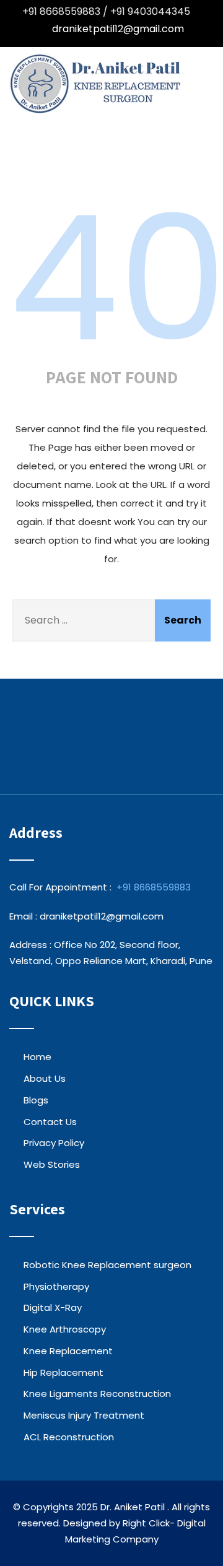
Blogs (36, 1100)
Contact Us (50, 1121)
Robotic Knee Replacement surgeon (107, 1264)
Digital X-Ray (53, 1307)
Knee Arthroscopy (65, 1329)
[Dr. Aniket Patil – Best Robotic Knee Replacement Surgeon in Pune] (97, 84)
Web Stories (52, 1164)
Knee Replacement (68, 1350)
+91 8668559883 (153, 887)
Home (37, 1056)
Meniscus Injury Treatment (84, 1415)
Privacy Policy (54, 1142)
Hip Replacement (63, 1372)
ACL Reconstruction (69, 1436)
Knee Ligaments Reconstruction (97, 1393)
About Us (45, 1078)
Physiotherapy (56, 1286)
